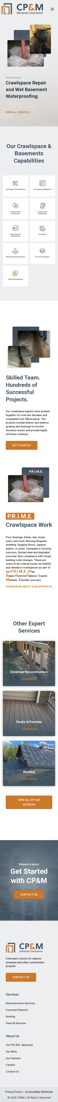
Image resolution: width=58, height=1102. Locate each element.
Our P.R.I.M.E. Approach (19, 1044)
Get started (21, 445)
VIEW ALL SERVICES (17, 112)
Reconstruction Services (20, 1003)
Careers (10, 1064)
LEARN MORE (29, 679)
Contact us (20, 977)
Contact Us (12, 1071)
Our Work (11, 1051)
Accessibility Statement (39, 1091)
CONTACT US (29, 894)
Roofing (10, 1016)
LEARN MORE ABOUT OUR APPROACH (29, 586)
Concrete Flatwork (17, 1010)
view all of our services (29, 802)
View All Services (16, 1023)
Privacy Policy (13, 1091)
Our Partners (13, 1058)
